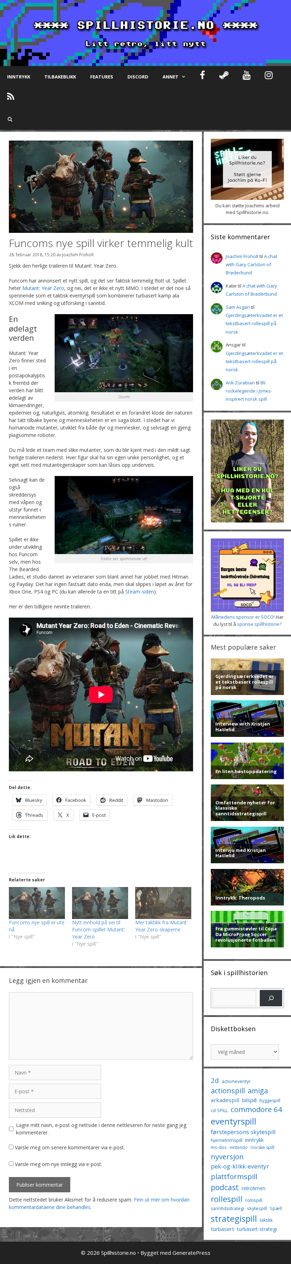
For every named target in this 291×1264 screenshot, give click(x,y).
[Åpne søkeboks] (10, 119)
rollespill (226, 1198)
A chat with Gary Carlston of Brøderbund (251, 264)
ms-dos (219, 1147)
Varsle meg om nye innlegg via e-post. (58, 1164)
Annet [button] (171, 76)
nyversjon (227, 1156)
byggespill (269, 1101)
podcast (225, 1187)
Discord (137, 76)
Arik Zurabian (240, 382)
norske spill (262, 1147)
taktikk (266, 1220)
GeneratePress (191, 1252)
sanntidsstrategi (227, 1208)
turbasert (222, 1228)
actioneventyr (236, 1081)
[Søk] (271, 998)
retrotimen (253, 1188)
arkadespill (225, 1100)
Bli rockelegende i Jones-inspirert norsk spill (249, 391)
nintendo (239, 1147)
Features (101, 76)
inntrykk (254, 1140)
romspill (253, 1200)
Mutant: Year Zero (43, 288)
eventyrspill (233, 1121)
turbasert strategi (257, 1229)
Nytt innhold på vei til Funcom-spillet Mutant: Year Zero (98, 929)
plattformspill (234, 1176)
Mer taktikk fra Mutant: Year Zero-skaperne (161, 926)
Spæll (276, 1208)
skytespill (257, 1208)
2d (215, 1080)
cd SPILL (219, 1110)
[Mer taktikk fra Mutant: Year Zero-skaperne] (163, 903)
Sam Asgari (238, 307)
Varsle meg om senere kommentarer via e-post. (70, 1147)
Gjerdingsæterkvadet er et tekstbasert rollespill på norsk (254, 323)
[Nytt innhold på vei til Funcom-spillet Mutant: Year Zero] (100, 903)
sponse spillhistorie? (259, 624)
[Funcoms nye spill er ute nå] (37, 903)
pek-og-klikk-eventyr (240, 1166)
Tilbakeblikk (60, 76)
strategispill (234, 1218)
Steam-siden (139, 591)
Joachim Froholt (78, 254)
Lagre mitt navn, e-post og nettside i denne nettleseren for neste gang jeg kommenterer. (101, 1129)
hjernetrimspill (226, 1140)
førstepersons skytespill (243, 1132)
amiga (258, 1090)
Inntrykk (18, 76)
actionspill (228, 1090)
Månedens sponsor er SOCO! (243, 617)
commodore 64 (256, 1109)
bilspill (249, 1100)
